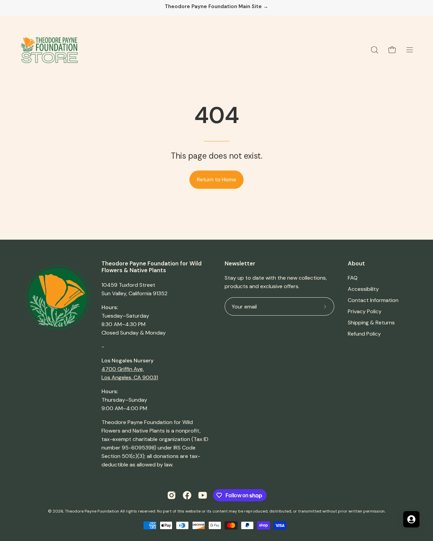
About (356, 263)
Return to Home (216, 179)
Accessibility (363, 289)
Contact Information (373, 300)
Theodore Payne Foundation (92, 511)
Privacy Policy (365, 311)
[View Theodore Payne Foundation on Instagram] (171, 495)
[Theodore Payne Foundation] (49, 50)
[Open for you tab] (411, 519)
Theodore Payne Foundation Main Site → (216, 6)
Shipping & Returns (371, 322)
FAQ (353, 277)
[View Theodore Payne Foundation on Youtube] (203, 495)
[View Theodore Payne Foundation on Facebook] (187, 495)
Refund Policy (364, 333)
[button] (374, 50)
